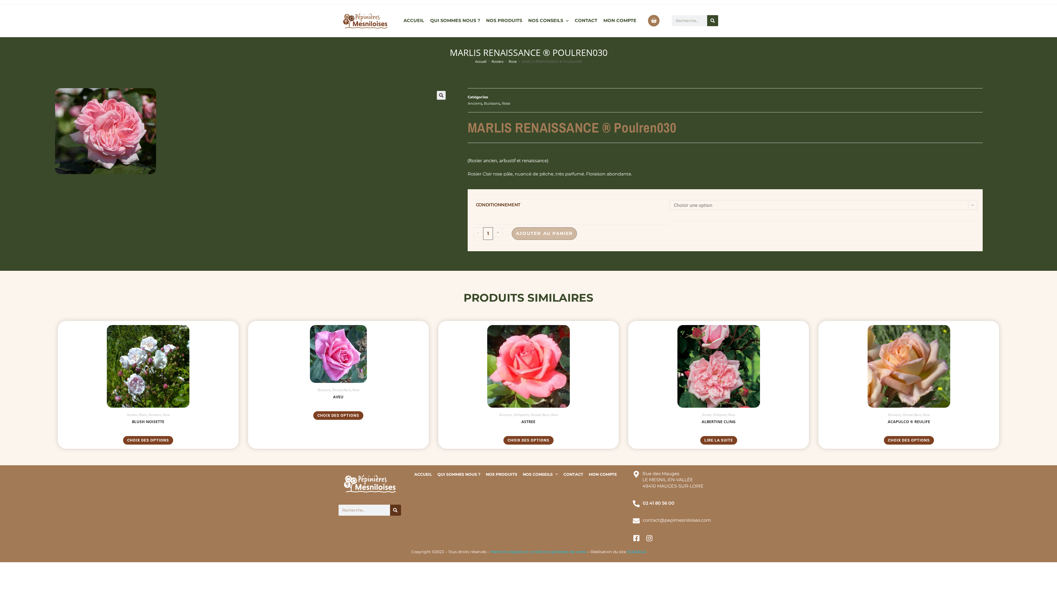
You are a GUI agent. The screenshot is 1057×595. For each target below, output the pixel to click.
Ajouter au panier (544, 233)
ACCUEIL (414, 20)
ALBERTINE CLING (718, 421)
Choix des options (148, 440)
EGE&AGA (636, 551)
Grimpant (720, 414)
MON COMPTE (619, 20)
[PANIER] (654, 20)
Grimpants (521, 414)
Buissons (492, 103)
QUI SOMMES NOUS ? (455, 20)
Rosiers (497, 61)
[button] (441, 95)
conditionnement (498, 204)
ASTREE (528, 421)
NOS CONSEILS (545, 20)
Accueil (480, 61)
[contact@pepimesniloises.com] (636, 520)
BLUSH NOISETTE (148, 421)
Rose (513, 61)
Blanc (143, 414)
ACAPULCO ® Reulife (909, 421)
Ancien (706, 414)
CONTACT (586, 20)
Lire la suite (718, 440)
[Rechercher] (712, 20)
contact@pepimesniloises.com (677, 520)
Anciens (475, 103)
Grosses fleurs (341, 390)
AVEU (338, 396)
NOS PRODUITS (504, 20)
